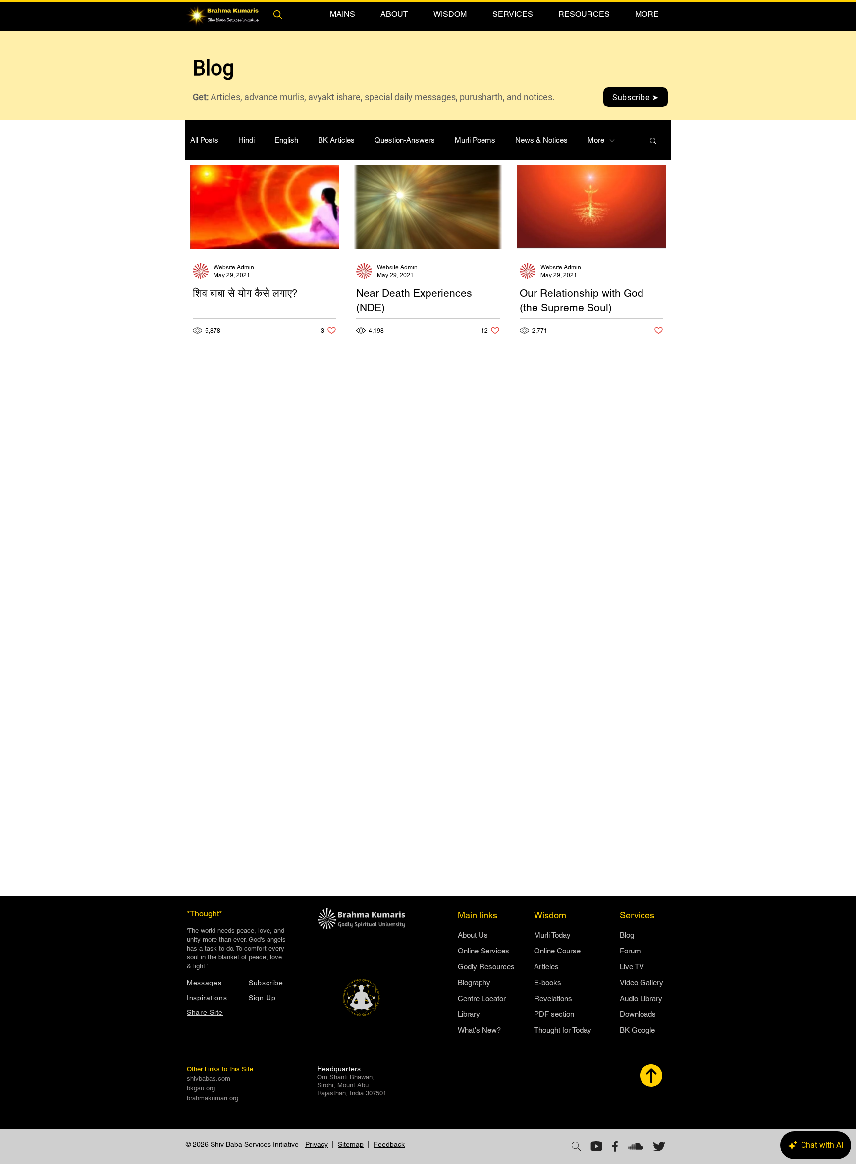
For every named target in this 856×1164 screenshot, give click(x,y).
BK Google (637, 1030)
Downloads (638, 1014)
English (286, 140)
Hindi (246, 140)
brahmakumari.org (212, 1098)
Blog (627, 935)
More (596, 140)
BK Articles (336, 140)
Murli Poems (475, 140)
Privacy (316, 1144)
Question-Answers (404, 140)
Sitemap (351, 1144)
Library (469, 1014)
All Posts (204, 140)
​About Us (473, 935)
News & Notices (541, 140)
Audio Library (641, 998)
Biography (474, 982)
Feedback (389, 1144)
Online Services (483, 951)
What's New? (479, 1030)
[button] (342, 14)
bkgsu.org (201, 1088)
